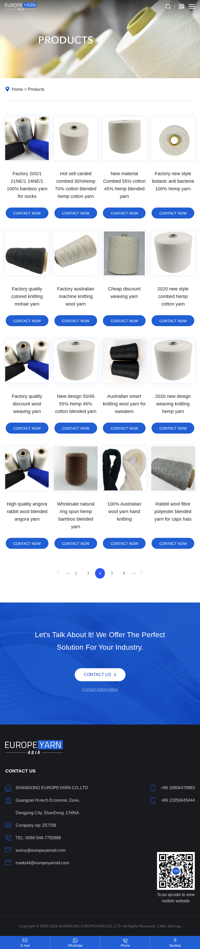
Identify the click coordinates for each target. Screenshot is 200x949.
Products (36, 89)
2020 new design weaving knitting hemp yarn (173, 404)
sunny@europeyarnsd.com (40, 850)
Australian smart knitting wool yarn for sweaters (124, 404)
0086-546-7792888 (43, 838)
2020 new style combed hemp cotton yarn (173, 296)
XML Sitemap (170, 926)
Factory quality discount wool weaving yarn (27, 404)
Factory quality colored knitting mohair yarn (27, 296)
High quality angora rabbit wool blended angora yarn (27, 511)
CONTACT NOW (27, 213)
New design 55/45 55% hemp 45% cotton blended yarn (75, 404)
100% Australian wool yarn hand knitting (124, 511)
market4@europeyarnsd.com (42, 863)
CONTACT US (97, 673)
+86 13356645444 (178, 800)
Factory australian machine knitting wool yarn (75, 296)
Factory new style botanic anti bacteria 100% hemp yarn (173, 181)
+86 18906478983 (178, 788)
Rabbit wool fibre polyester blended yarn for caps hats (173, 511)
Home (17, 89)
